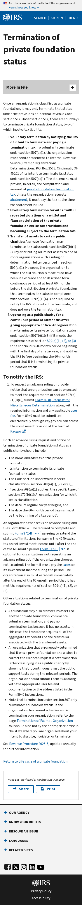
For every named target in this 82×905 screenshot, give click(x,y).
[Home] (12, 17)
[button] (57, 18)
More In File (17, 87)
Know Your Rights (25, 822)
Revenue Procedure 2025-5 (29, 743)
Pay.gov (15, 431)
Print (51, 789)
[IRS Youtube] (41, 866)
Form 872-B (27, 533)
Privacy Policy (41, 891)
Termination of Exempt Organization (45, 720)
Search (40, 18)
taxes (67, 564)
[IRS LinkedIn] (32, 866)
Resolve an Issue (23, 831)
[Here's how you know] (41, 5)
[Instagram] (24, 866)
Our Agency (19, 812)
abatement (18, 199)
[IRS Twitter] (15, 866)
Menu (73, 18)
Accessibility (41, 898)
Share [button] (24, 789)
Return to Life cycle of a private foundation (35, 761)
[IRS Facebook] (7, 866)
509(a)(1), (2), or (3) (61, 340)
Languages (18, 840)
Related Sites (21, 850)
